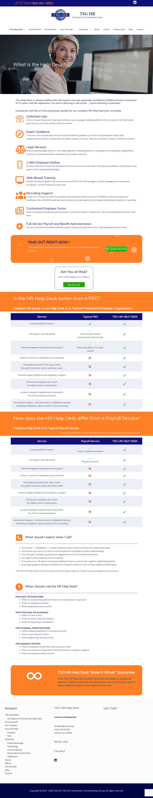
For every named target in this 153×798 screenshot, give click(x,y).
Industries (9, 739)
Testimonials (11, 766)
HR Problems (11, 725)
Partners (11, 732)
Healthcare (12, 756)
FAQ (9, 736)
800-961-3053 (42, 3)
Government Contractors (18, 753)
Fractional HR (11, 722)
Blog (7, 770)
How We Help (11, 728)
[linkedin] (135, 2)
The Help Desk (12, 715)
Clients (8, 763)
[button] (116, 249)
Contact (8, 773)
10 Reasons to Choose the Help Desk (24, 718)
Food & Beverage (15, 743)
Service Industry (14, 749)
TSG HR (87, 13)
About (8, 760)
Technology (12, 746)
